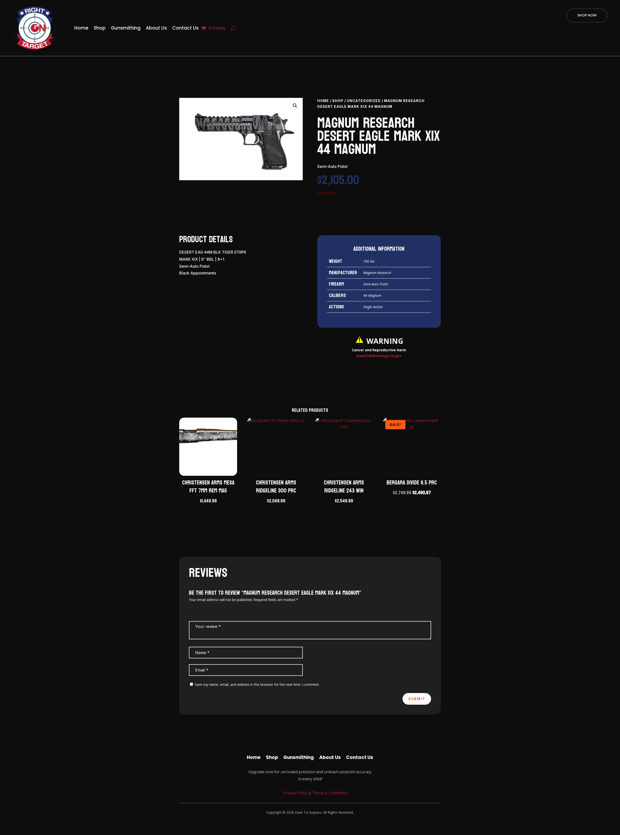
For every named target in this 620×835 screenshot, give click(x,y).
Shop (100, 28)
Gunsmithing (125, 28)
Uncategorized (364, 101)
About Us (156, 28)
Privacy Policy (295, 793)
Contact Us (185, 28)
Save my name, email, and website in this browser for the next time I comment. (257, 684)
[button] (295, 105)
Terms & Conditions (330, 793)
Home (81, 28)
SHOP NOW (587, 15)
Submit (416, 699)
